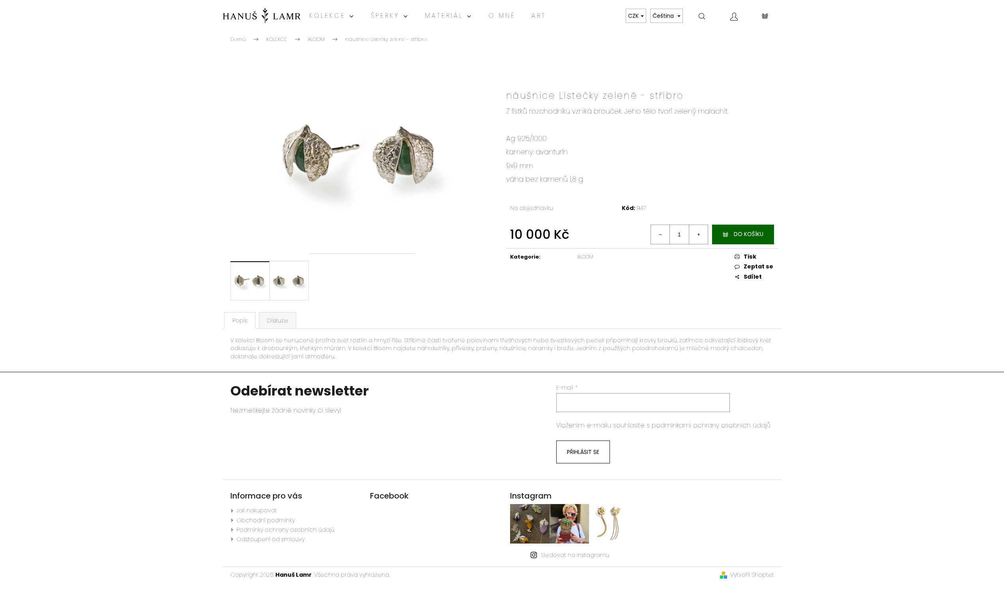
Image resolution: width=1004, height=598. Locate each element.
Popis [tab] (239, 320)
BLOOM (585, 257)
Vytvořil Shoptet (752, 575)
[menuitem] (332, 16)
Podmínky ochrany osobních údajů (285, 530)
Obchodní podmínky (265, 520)
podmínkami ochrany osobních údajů (711, 425)
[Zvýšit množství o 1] (698, 234)
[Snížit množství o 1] (660, 234)
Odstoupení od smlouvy (270, 539)
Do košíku (748, 234)
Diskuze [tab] (277, 320)
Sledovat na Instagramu (575, 555)
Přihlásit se (583, 452)
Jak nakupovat (256, 510)
